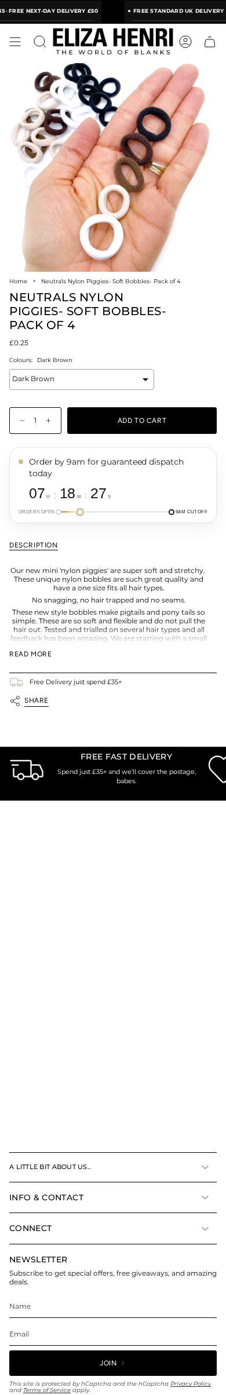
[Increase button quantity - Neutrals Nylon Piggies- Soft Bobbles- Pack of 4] (51, 420)
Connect (30, 1228)
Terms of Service (47, 1390)
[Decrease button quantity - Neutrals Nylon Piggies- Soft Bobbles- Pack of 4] (19, 420)
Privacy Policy (190, 1384)
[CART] (210, 41)
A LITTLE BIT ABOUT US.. (50, 1167)
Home (18, 280)
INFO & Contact (46, 1197)
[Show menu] (15, 41)
